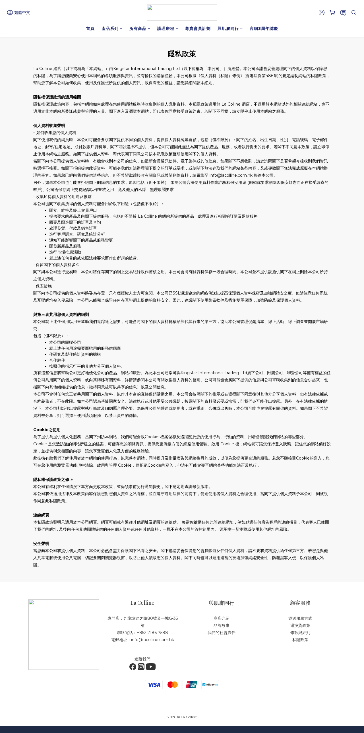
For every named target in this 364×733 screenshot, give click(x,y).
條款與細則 (300, 632)
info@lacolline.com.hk (152, 639)
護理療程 (165, 28)
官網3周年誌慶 (264, 28)
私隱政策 (300, 639)
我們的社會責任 (221, 632)
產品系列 (110, 28)
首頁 (90, 28)
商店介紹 (221, 618)
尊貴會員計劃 (198, 28)
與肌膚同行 (228, 28)
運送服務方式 (300, 618)
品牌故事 (221, 625)
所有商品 (137, 28)
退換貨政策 (300, 625)
